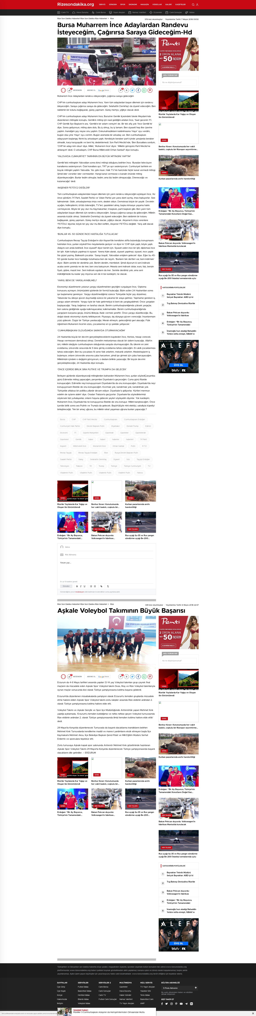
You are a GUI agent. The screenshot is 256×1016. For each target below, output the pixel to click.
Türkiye (114, 466)
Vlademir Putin (105, 473)
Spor (122, 4)
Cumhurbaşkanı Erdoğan (134, 419)
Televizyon (64, 466)
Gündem (113, 4)
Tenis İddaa (145, 995)
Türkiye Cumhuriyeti (132, 466)
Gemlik (78, 439)
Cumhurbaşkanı (110, 419)
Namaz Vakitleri (139, 12)
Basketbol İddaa (84, 991)
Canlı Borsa (101, 12)
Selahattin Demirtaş (98, 459)
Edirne (148, 426)
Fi (75, 433)
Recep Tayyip (65, 453)
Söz (128, 459)
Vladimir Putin (124, 473)
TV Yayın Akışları (126, 1003)
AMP (142, 1003)
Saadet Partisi (66, 459)
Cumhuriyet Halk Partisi (70, 426)
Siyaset (116, 459)
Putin (133, 446)
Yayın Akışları (119, 12)
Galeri (168, 4)
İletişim (60, 1003)
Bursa (62, 419)
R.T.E (144, 446)
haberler (115, 439)
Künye (59, 995)
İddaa (191, 12)
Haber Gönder (125, 995)
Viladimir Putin (86, 473)
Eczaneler (158, 12)
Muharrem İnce (99, 446)
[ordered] (91, 586)
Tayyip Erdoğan (143, 459)
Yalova (140, 473)
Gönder (66, 586)
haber (90, 439)
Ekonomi (133, 4)
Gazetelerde (140, 433)
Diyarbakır (115, 426)
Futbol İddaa (83, 987)
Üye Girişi (61, 987)
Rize (112, 19)
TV (149, 466)
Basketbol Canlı (146, 999)
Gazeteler (180, 4)
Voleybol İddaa (84, 1003)
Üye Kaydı (61, 991)
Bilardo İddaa (83, 999)
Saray (81, 459)
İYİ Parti (143, 439)
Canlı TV (65, 12)
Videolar (157, 4)
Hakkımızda (62, 999)
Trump (101, 466)
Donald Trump (132, 426)
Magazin (145, 4)
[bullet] (95, 586)
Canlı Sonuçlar (175, 12)
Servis (102, 4)
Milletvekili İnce (79, 446)
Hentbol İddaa (83, 995)
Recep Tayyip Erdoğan (87, 453)
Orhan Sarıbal (118, 446)
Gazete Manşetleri (90, 433)
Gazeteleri (64, 439)
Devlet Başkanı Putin (95, 426)
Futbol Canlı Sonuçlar (108, 999)
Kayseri (63, 446)
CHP (74, 419)
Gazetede (109, 433)
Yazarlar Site (145, 991)
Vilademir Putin (66, 473)
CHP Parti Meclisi (90, 419)
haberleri (129, 439)
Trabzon (79, 466)
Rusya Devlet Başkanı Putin (126, 453)
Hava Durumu (82, 12)
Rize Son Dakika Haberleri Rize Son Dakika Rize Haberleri (82, 19)
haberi (102, 439)
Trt (90, 466)
